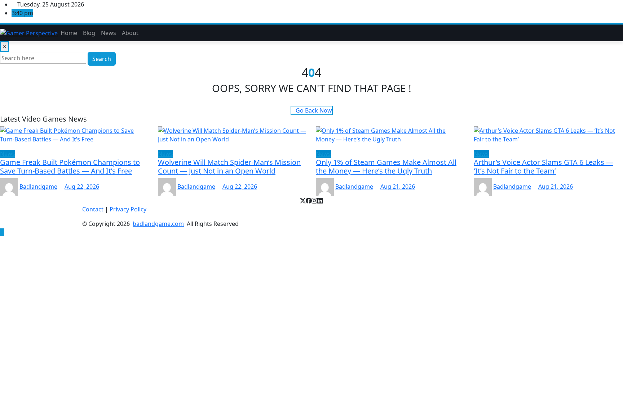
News (108, 33)
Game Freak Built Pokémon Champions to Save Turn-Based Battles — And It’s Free (70, 166)
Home (69, 33)
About (130, 33)
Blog (89, 33)
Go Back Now (314, 110)
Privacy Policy (128, 209)
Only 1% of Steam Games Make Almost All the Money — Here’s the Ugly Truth (386, 166)
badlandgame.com (158, 224)
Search (101, 59)
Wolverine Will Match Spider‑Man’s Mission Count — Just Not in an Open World (229, 166)
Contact (92, 209)
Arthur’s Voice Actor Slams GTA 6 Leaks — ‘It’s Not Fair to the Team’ (543, 166)
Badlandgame (38, 186)
